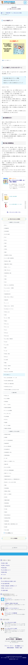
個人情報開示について (19, 645)
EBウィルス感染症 (8, 494)
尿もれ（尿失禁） (8, 365)
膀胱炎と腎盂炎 (7, 491)
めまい (6, 240)
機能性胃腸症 (7, 500)
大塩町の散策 (5, 590)
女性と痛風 (7, 529)
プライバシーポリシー (9, 645)
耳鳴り (6, 249)
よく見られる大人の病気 (14, 8)
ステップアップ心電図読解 (11, 613)
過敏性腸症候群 (7, 506)
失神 (5, 314)
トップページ (8, 598)
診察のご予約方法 (6, 565)
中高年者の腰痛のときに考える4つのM (12, 389)
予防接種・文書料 (18, 647)
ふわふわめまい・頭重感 (9, 288)
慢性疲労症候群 (7, 434)
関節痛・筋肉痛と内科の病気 (12, 603)
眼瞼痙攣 (6, 299)
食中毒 (6, 497)
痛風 (5, 485)
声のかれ (6, 332)
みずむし (6, 419)
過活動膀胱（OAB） (8, 452)
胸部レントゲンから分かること (12, 608)
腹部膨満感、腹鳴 (8, 273)
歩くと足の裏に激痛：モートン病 (11, 377)
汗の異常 (6, 359)
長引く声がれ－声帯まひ (9, 296)
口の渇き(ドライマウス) (9, 308)
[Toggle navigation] (25, 2)
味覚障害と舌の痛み (8, 255)
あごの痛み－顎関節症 (9, 338)
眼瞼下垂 (6, 464)
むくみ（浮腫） (7, 317)
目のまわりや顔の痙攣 (9, 371)
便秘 (5, 279)
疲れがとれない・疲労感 (9, 305)
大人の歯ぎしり (7, 374)
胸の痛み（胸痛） (8, 261)
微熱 (5, 362)
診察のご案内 (5, 563)
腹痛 (5, 252)
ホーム (3, 12)
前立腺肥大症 (7, 449)
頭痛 (5, 243)
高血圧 (6, 512)
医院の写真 (4, 572)
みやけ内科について (6, 570)
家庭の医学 (8, 12)
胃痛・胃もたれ (7, 270)
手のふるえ (7, 323)
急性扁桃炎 (7, 488)
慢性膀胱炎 (7, 503)
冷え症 (6, 341)
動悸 (5, 246)
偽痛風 (6, 437)
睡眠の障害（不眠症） (9, 264)
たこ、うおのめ (7, 404)
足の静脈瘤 (7, 416)
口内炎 (6, 509)
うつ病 (6, 458)
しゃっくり (7, 302)
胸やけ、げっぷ (7, 267)
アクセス (4, 574)
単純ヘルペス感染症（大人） (10, 461)
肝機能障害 (7, 228)
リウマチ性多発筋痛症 (9, 440)
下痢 (5, 276)
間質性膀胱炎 (7, 455)
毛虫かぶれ (7, 395)
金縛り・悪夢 (7, 368)
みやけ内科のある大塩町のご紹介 (9, 581)
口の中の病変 (7, 234)
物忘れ (6, 320)
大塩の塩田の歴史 (6, 583)
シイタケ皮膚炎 (7, 425)
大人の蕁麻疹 (7, 398)
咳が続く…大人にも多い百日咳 (10, 482)
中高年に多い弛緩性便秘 (9, 383)
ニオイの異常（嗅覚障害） (9, 258)
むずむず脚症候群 (8, 446)
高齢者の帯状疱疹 (8, 428)
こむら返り (7, 344)
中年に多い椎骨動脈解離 (9, 470)
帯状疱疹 (6, 401)
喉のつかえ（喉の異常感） (9, 285)
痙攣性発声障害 (7, 518)
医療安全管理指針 (10, 647)
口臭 (5, 282)
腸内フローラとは (8, 473)
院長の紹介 (4, 567)
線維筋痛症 (7, 443)
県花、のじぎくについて (7, 588)
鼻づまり (6, 356)
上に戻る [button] (13, 547)
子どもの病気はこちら (9, 532)
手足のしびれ (7, 311)
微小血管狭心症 (7, 515)
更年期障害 (7, 231)
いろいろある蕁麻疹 (8, 410)
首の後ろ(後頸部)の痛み (9, 380)
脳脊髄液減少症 (7, 476)
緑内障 (6, 526)
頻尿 (5, 347)
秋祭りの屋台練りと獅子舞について (9, 585)
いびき (6, 350)
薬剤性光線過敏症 (8, 407)
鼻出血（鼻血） (7, 353)
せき (5, 237)
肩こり (6, 225)
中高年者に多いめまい (9, 386)
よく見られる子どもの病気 (11, 628)
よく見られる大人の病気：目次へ (14, 212)
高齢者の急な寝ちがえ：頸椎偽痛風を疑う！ (13, 479)
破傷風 (6, 422)
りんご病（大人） (8, 413)
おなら (6, 329)
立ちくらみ (7, 326)
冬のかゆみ (7, 335)
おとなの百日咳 (7, 467)
